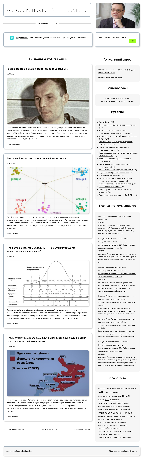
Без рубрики (104, 122)
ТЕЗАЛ (126, 395)
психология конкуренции (110, 419)
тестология (127, 431)
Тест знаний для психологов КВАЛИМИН (116, 195)
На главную (43, 23)
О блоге (53, 23)
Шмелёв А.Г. (103, 296)
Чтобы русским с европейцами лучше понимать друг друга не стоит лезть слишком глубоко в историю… (46, 339)
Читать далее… (13, 144)
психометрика (121, 422)
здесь (120, 78)
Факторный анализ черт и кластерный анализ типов (37, 158)
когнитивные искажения (121, 406)
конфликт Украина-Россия (115, 412)
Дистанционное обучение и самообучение (117, 125)
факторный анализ (115, 434)
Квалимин (114, 392)
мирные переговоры (127, 416)
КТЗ (107, 392)
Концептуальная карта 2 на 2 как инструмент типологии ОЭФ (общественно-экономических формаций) (117, 245)
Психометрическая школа (109, 396)
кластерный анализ (105, 406)
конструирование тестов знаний (114, 409)
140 (56, 429)
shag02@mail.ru (130, 451)
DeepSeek (102, 388)
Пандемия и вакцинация (109, 175)
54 (52, 429)
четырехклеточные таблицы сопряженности (114, 437)
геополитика (114, 400)
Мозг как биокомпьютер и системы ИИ (116, 170)
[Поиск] (132, 41)
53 (50, 429)
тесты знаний (102, 434)
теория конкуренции (109, 431)
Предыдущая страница (13, 429)
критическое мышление (108, 416)
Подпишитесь (22, 38)
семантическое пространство (118, 425)
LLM (109, 388)
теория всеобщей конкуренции (109, 428)
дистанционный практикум (113, 403)
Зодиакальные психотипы (126, 388)
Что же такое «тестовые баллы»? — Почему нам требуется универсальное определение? (41, 249)
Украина (101, 400)
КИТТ (101, 391)
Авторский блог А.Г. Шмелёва (19, 451)
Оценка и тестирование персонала (114, 173)
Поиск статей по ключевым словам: (112, 37)
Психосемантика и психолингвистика (115, 184)
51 (45, 429)
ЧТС (107, 399)
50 (43, 429)
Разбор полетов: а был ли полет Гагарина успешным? (37, 68)
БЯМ (114, 388)
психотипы (103, 425)
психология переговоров (107, 422)
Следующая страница (82, 429)
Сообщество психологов (110, 187)
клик (131, 101)
